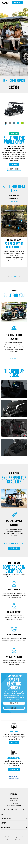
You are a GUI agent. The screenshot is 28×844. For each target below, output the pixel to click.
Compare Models (14, 169)
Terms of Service (6, 839)
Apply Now (14, 743)
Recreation (14, 202)
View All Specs (14, 548)
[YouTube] (4, 809)
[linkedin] (23, 809)
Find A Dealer (14, 703)
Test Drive (14, 165)
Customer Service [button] (6, 819)
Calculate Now (14, 769)
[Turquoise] (18, 123)
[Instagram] (15, 809)
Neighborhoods (14, 196)
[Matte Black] (6, 123)
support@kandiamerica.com (14, 805)
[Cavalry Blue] (14, 123)
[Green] (22, 123)
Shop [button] (2, 814)
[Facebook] (12, 809)
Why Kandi (14, 708)
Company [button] (3, 823)
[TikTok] (19, 809)
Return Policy (15, 839)
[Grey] (10, 123)
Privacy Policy (22, 839)
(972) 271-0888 (14, 803)
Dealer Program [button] (5, 827)
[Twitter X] (8, 809)
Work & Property (14, 199)
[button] (8, 276)
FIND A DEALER (17, 3)
